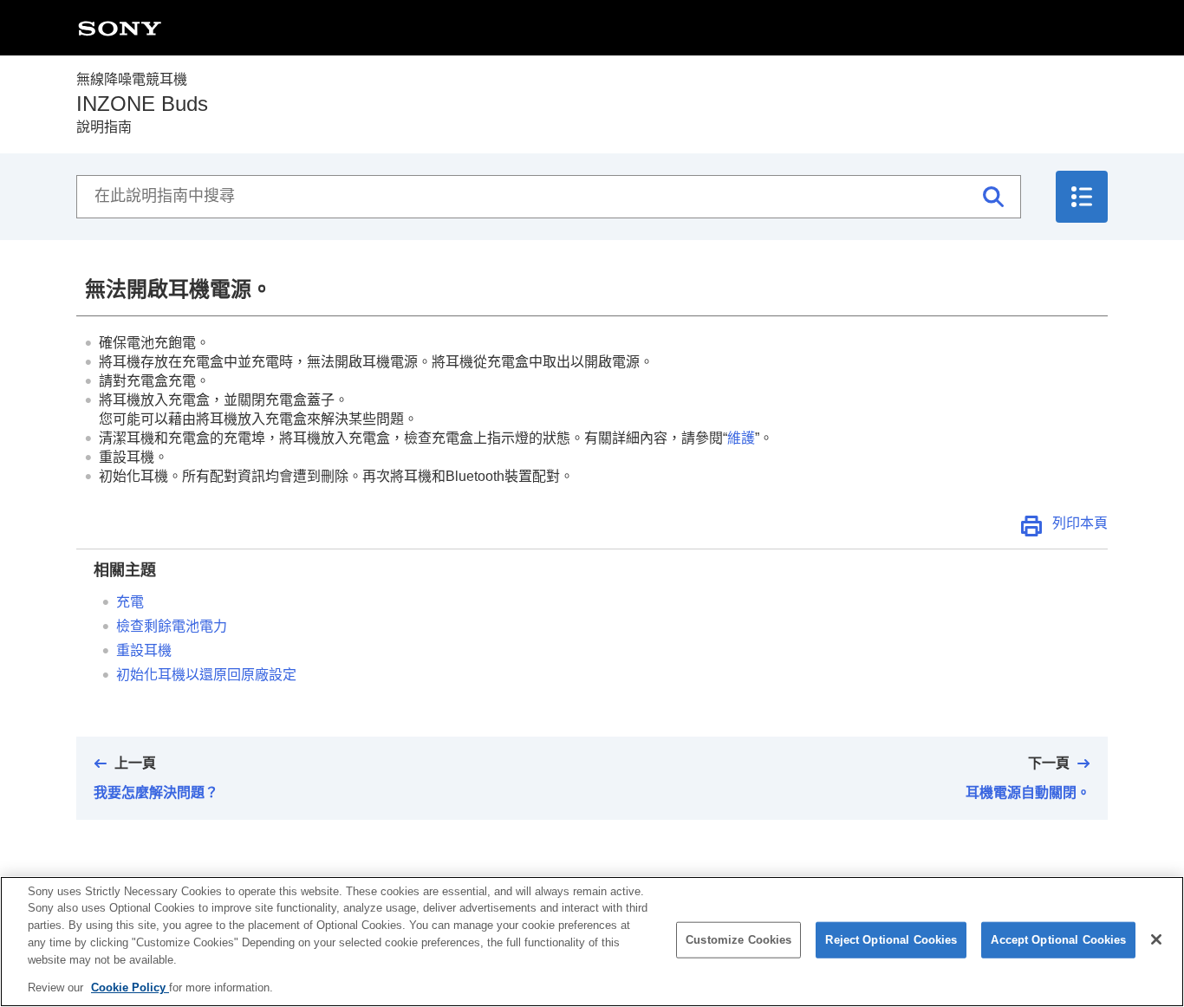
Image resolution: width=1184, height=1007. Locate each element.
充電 (130, 601)
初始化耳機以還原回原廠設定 (206, 674)
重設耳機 (144, 650)
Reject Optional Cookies (891, 939)
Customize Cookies (738, 939)
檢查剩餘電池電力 (171, 626)
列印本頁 (1080, 523)
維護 (741, 438)
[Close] (1156, 939)
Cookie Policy (130, 986)
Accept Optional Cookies (1058, 939)
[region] (592, 941)
